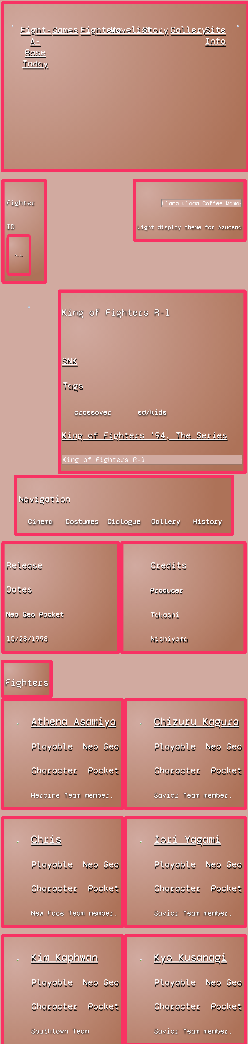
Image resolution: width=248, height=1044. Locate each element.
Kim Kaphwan (64, 957)
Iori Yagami (187, 839)
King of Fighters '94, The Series (144, 435)
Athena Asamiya (73, 721)
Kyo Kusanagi (190, 957)
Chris (46, 839)
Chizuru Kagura (196, 721)
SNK (69, 360)
